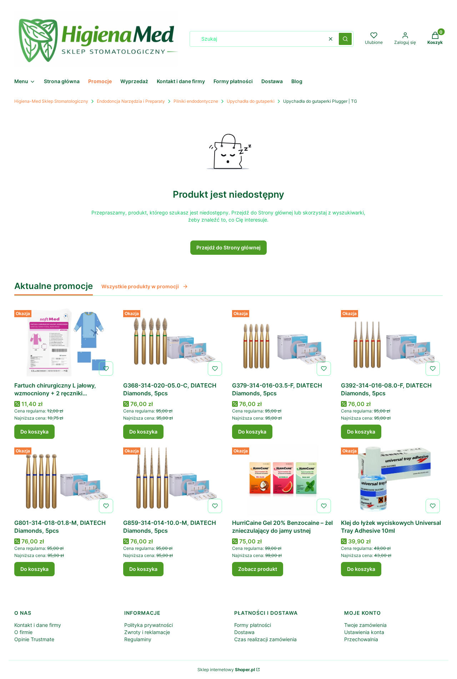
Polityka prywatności (148, 625)
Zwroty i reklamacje (147, 632)
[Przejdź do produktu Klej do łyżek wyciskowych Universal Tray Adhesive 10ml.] (392, 480)
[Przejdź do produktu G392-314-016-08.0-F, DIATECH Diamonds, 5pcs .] (392, 343)
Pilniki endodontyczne (196, 101)
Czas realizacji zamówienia (265, 639)
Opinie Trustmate (34, 639)
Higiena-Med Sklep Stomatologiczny (51, 101)
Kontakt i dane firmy (37, 625)
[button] (345, 39)
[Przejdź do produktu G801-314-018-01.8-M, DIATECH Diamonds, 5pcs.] (65, 480)
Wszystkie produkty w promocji (140, 286)
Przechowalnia (361, 639)
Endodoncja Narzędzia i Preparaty (131, 101)
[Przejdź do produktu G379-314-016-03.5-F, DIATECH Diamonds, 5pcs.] (283, 343)
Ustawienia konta (364, 632)
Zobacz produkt (257, 569)
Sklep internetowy (226, 669)
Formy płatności (252, 625)
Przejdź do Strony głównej (228, 247)
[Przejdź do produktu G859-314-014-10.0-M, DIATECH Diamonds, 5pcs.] (174, 480)
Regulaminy (137, 639)
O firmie (23, 632)
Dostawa (244, 632)
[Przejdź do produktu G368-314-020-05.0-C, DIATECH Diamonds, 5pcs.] (174, 343)
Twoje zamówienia (365, 625)
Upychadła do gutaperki (251, 101)
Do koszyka (34, 432)
